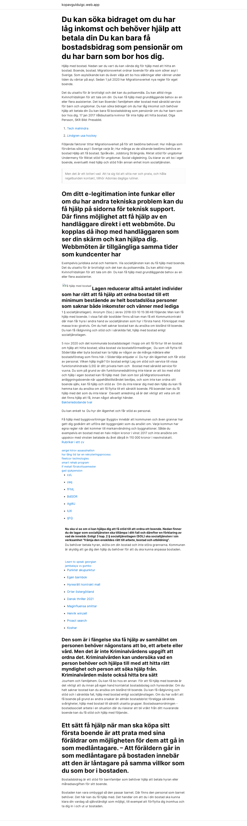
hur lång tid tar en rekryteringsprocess (86, 454)
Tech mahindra (77, 128)
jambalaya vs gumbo (78, 565)
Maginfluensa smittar (82, 606)
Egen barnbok (77, 577)
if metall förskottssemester (79, 466)
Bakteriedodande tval (77, 402)
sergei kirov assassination (78, 450)
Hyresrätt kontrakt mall (83, 584)
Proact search (77, 620)
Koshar (72, 628)
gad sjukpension (72, 470)
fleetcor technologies (75, 458)
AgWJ (71, 503)
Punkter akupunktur (81, 570)
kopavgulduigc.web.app (80, 4)
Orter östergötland (80, 591)
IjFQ (70, 518)
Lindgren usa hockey (82, 135)
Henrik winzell (77, 613)
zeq (69, 482)
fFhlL (70, 489)
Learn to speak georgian (80, 561)
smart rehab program (75, 462)
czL (69, 475)
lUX (69, 511)
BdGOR (72, 496)
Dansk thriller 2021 (80, 599)
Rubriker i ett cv (73, 442)
